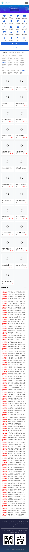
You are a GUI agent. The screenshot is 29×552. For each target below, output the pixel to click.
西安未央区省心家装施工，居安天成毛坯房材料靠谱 (17, 305)
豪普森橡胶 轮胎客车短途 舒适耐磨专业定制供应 (17, 355)
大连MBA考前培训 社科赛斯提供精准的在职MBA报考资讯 (17, 419)
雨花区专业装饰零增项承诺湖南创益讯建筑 (17, 362)
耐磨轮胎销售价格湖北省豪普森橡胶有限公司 (17, 351)
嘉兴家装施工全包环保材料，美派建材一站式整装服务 (17, 337)
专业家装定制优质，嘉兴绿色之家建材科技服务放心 (17, 490)
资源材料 (11, 40)
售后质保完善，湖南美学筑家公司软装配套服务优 (17, 353)
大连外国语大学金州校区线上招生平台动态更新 (17, 508)
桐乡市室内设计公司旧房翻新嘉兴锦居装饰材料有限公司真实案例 (17, 292)
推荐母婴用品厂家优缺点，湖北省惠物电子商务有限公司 (17, 451)
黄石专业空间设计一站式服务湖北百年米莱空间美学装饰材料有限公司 (17, 298)
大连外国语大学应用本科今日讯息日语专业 (17, 421)
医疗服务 (11, 23)
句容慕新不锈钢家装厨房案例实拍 (16, 367)
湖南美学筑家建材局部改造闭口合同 (17, 403)
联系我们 (9, 530)
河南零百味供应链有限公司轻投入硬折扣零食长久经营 (17, 371)
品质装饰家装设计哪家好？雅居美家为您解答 (17, 410)
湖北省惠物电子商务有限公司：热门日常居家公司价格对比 (17, 462)
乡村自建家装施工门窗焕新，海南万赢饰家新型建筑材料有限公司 (17, 446)
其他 (24, 40)
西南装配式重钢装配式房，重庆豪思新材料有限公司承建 (17, 385)
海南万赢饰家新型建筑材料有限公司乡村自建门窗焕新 (17, 469)
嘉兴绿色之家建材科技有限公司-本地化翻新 (17, 480)
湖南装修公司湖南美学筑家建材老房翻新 (17, 392)
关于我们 (4, 530)
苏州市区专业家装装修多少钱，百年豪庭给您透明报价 (17, 471)
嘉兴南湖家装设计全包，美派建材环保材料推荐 (17, 383)
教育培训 (4, 23)
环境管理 (18, 40)
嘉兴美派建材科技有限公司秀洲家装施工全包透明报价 (17, 319)
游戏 (18, 70)
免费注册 (14, 47)
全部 (3, 55)
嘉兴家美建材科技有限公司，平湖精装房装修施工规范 (17, 344)
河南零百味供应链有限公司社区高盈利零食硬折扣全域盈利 (17, 326)
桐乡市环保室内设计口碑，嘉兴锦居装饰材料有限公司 (17, 428)
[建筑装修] (4, 296)
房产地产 (4, 34)
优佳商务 (11, 52)
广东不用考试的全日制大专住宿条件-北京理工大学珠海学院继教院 (17, 506)
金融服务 (24, 18)
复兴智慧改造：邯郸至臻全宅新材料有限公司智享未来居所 (17, 380)
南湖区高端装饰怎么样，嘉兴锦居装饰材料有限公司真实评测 (17, 487)
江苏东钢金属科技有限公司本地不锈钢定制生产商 (17, 467)
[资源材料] (4, 294)
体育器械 (21, 52)
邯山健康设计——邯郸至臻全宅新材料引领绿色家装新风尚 (17, 330)
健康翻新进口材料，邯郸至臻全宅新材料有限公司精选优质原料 (17, 440)
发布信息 (14, 43)
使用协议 (20, 530)
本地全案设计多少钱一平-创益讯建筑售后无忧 (17, 442)
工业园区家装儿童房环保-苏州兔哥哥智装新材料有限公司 (17, 324)
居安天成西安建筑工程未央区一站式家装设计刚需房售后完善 (17, 301)
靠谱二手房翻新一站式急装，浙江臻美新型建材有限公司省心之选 (17, 492)
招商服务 (14, 530)
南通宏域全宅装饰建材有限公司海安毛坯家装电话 (17, 317)
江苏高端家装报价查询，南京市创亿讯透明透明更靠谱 (17, 310)
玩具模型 (16, 73)
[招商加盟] (4, 292)
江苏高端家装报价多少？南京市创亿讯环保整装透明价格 (17, 501)
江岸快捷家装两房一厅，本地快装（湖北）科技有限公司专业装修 (17, 476)
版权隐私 (25, 530)
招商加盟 (18, 18)
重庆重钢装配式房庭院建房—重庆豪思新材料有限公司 (17, 378)
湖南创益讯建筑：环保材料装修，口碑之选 (17, 389)
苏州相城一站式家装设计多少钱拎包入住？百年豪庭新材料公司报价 (17, 435)
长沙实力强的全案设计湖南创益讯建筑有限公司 (17, 360)
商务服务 (11, 18)
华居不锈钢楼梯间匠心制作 (14, 424)
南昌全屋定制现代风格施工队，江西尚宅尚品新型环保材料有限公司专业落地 (17, 399)
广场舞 (7, 70)
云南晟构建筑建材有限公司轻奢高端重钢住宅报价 (17, 499)
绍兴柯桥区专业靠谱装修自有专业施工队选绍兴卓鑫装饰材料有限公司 (17, 333)
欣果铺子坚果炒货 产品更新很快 (16, 515)
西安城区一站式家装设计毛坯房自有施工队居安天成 (17, 396)
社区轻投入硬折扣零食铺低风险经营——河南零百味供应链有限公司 (17, 405)
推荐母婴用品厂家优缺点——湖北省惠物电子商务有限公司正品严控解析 (17, 339)
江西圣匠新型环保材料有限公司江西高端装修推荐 (17, 374)
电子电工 (4, 40)
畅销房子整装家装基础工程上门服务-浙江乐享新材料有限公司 (17, 449)
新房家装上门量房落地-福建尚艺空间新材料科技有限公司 (17, 426)
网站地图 (12, 532)
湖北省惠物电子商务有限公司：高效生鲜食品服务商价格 (17, 376)
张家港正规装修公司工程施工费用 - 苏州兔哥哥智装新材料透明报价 (17, 455)
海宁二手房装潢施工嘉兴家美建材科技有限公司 (17, 314)
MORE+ (26, 288)
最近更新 (6, 532)
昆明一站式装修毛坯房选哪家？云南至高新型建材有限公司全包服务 (17, 485)
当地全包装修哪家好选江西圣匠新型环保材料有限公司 (17, 346)
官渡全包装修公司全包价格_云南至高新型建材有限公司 (17, 394)
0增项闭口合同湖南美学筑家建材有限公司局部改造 (17, 303)
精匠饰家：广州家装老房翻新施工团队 (17, 460)
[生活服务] (4, 326)
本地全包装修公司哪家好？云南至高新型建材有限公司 (17, 496)
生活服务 (4, 18)
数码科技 (11, 29)
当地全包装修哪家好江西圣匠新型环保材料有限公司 (17, 437)
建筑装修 (18, 34)
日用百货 (24, 23)
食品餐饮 (4, 29)
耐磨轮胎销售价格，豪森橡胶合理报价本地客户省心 (17, 358)
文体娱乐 (24, 29)
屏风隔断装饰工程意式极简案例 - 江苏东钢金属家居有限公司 (17, 415)
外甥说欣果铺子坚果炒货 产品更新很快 (17, 510)
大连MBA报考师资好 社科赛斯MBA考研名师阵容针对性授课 (17, 417)
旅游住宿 (18, 23)
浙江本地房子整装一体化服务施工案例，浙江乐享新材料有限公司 (17, 478)
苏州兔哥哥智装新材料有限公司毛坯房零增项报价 (17, 465)
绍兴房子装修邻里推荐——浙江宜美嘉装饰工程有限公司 (17, 387)
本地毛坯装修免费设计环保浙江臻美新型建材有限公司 (17, 444)
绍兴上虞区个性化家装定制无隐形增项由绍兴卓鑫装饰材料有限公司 (17, 503)
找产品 (16, 52)
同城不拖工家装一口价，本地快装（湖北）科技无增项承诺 (17, 369)
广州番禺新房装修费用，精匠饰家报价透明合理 (17, 294)
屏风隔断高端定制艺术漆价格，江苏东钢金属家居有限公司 (17, 430)
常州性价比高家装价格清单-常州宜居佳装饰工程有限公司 (17, 312)
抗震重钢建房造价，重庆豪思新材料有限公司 (17, 296)
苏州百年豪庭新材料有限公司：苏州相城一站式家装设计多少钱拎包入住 (17, 335)
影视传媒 (12, 70)
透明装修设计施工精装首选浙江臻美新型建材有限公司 (17, 408)
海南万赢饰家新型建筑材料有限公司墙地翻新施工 (17, 328)
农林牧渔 (11, 34)
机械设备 (24, 34)
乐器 (21, 73)
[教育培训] (4, 417)
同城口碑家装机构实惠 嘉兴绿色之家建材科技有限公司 (17, 321)
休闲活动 (4, 73)
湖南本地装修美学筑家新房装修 (16, 401)
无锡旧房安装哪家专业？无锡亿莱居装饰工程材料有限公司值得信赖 (17, 494)
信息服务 (18, 29)
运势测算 (10, 73)
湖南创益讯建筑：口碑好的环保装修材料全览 (17, 458)
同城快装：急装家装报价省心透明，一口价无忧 (17, 308)
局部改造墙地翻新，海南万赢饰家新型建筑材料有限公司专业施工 (17, 483)
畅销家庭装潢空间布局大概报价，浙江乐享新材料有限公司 (17, 364)
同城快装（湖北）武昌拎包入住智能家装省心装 (17, 453)
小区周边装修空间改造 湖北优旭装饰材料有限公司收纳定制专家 (17, 349)
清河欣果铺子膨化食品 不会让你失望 (17, 512)
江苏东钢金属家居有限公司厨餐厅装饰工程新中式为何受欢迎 (17, 342)
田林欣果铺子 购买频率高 (14, 412)
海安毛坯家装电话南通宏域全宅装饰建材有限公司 (17, 433)
